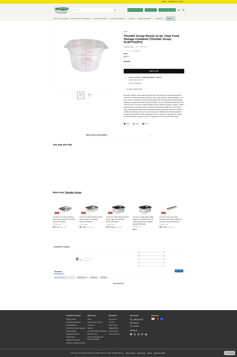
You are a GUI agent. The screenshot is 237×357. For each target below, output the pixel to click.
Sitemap (149, 353)
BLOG (181, 1)
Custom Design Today (167, 10)
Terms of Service (114, 334)
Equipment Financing (73, 340)
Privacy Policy (113, 331)
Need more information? (97, 135)
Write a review (179, 271)
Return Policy (113, 325)
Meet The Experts (61, 18)
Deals (170, 18)
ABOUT (164, 1)
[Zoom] (85, 58)
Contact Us (91, 325)
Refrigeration (100, 18)
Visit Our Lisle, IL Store (94, 322)
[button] (151, 252)
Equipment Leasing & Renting (75, 343)
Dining (132, 18)
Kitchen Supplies (118, 18)
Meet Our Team (92, 334)
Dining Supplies (71, 331)
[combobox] (95, 10)
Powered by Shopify (159, 353)
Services (159, 18)
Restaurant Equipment (81, 18)
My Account (112, 319)
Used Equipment (145, 18)
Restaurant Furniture (72, 334)
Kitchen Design (71, 319)
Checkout (112, 322)
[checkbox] (103, 277)
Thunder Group (129, 47)
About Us (90, 328)
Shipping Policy (114, 328)
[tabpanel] (118, 290)
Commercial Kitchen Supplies (75, 328)
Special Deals (70, 337)
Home (126, 31)
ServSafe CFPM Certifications (97, 331)
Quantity (127, 61)
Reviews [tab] (58, 272)
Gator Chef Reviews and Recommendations (95, 338)
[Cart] (183, 10)
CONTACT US (172, 1)
